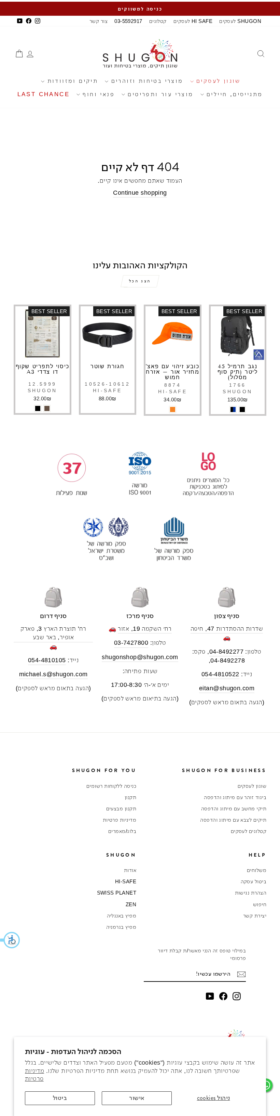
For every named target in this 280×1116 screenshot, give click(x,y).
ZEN (131, 904)
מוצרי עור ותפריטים (159, 94)
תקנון (130, 797)
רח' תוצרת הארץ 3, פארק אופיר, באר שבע (53, 633)
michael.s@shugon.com (53, 674)
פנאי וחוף (97, 94)
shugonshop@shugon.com (140, 657)
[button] (10, 940)
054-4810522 (220, 674)
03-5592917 (128, 21)
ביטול (60, 1097)
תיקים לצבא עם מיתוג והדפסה (233, 820)
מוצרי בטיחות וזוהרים (145, 81)
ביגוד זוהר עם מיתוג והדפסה (235, 797)
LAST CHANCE (43, 94)
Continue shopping (140, 192)
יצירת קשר (254, 916)
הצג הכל (140, 281)
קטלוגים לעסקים (248, 831)
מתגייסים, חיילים (233, 94)
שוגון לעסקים (217, 81)
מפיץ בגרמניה (121, 927)
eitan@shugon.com (226, 688)
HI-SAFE (125, 881)
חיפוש (259, 904)
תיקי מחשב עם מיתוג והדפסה (233, 808)
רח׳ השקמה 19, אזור (144, 628)
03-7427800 (131, 642)
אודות (130, 870)
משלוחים (256, 870)
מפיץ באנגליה (121, 916)
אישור (136, 1097)
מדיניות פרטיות (119, 820)
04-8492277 (226, 651)
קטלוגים (158, 21)
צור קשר (98, 21)
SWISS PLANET (116, 893)
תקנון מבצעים (121, 808)
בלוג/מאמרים (122, 831)
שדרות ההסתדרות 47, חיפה (227, 628)
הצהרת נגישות (250, 893)
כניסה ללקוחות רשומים (111, 786)
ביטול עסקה (254, 881)
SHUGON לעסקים (240, 21)
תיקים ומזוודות (71, 81)
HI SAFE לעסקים (192, 21)
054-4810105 (47, 660)
